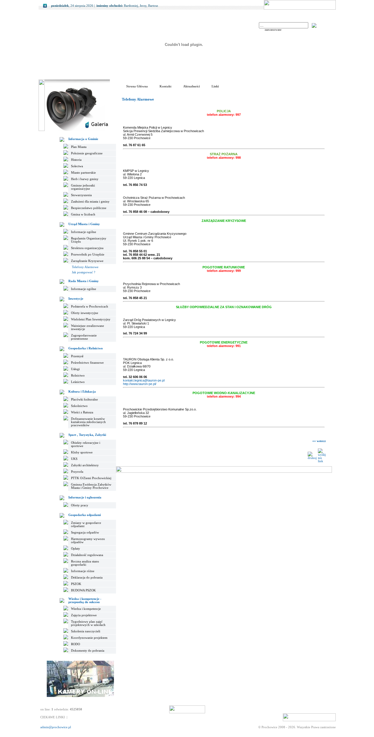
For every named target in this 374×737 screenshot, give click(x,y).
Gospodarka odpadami (84, 515)
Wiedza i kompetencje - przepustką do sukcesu (84, 600)
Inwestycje (75, 298)
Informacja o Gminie (83, 139)
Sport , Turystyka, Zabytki (87, 434)
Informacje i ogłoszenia (84, 497)
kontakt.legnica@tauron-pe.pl (144, 380)
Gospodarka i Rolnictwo (85, 348)
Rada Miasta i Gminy (83, 281)
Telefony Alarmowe (85, 267)
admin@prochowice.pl (55, 727)
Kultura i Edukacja (82, 391)
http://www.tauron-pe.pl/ (139, 384)
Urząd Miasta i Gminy (84, 224)
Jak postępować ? (83, 272)
